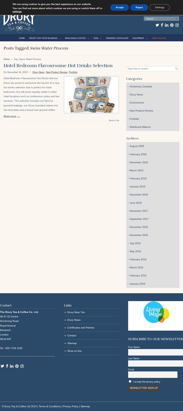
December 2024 (139, 162)
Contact (71, 335)
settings (17, 11)
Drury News (38, 72)
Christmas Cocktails (141, 86)
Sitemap (72, 343)
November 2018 (139, 194)
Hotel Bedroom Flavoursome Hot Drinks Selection (58, 66)
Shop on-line (74, 350)
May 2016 (135, 251)
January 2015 (137, 283)
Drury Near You (76, 312)
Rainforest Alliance (140, 126)
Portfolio (73, 72)
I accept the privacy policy (146, 382)
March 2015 (136, 267)
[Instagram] (177, 25)
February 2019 (138, 178)
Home (7, 59)
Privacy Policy (70, 406)
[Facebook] (162, 25)
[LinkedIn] (166, 25)
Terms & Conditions (50, 406)
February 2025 (138, 154)
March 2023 (136, 170)
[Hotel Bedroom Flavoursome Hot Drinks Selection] (91, 95)
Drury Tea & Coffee (19, 23)
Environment (137, 102)
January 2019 (137, 186)
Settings (159, 7)
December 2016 (139, 227)
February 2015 (138, 275)
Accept (119, 7)
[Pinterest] (172, 25)
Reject (139, 7)
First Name (134, 347)
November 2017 (139, 210)
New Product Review (56, 72)
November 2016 (139, 235)
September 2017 (139, 218)
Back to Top (114, 120)
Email (131, 369)
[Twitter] (157, 25)
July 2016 (135, 243)
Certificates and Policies (80, 327)
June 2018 (136, 202)
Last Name (133, 358)
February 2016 (138, 259)
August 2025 (137, 146)
